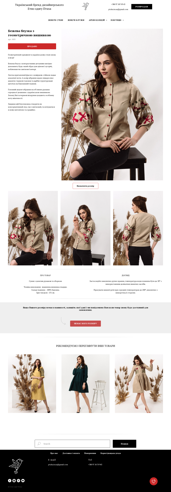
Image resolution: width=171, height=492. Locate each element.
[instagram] (14, 480)
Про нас (54, 453)
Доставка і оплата (71, 453)
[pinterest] (18, 480)
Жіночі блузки (76, 20)
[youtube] (23, 480)
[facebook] (9, 480)
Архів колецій (97, 20)
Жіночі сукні (55, 20)
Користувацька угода (111, 453)
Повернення (90, 453)
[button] (85, 324)
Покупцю (116, 20)
